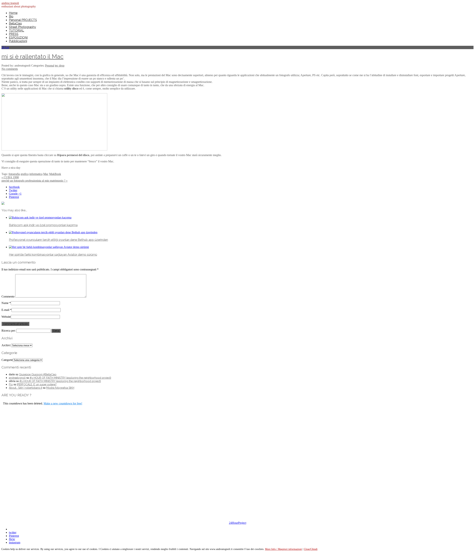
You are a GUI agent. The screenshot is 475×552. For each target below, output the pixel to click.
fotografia (14, 174)
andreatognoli (17, 377)
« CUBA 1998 (10, 177)
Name (5, 303)
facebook (14, 187)
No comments (9, 68)
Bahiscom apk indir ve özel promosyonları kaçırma (43, 225)
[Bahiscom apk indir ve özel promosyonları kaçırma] (40, 217)
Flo (11, 384)
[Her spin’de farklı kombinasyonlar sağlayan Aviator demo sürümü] (49, 247)
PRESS (13, 34)
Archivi (5, 345)
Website (6, 316)
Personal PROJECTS (23, 20)
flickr (12, 539)
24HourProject (237, 522)
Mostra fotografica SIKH (60, 387)
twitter (12, 532)
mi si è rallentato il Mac (32, 56)
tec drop (59, 65)
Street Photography (22, 27)
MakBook (55, 174)
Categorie (7, 359)
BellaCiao (15, 23)
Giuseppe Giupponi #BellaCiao (37, 374)
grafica (25, 174)
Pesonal (49, 65)
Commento (7, 296)
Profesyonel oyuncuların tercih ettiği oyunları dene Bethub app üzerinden (58, 240)
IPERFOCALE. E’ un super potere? (37, 384)
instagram (14, 542)
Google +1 (15, 193)
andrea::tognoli (10, 3)
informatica (35, 174)
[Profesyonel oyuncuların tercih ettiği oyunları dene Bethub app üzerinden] (53, 232)
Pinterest (14, 197)
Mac (45, 174)
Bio (11, 16)
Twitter (13, 190)
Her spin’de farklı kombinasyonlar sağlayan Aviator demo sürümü (53, 254)
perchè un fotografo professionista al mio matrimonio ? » (34, 180)
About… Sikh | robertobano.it (25, 387)
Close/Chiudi (310, 549)
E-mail (5, 309)
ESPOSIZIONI (18, 37)
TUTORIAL (16, 30)
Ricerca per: (8, 330)
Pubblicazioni (18, 41)
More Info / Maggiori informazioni (283, 549)
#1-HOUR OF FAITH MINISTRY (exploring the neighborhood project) (70, 377)
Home (13, 13)
